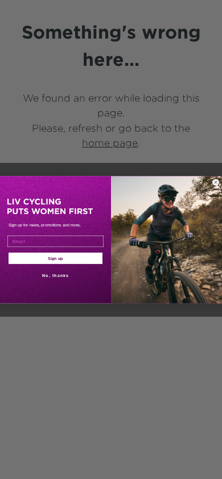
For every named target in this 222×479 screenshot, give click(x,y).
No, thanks (55, 275)
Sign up (55, 258)
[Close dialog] (215, 182)
